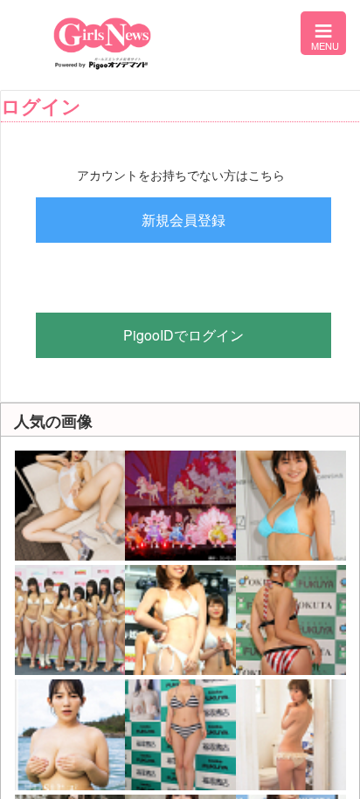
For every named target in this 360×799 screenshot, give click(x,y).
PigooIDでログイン (183, 335)
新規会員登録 (183, 220)
